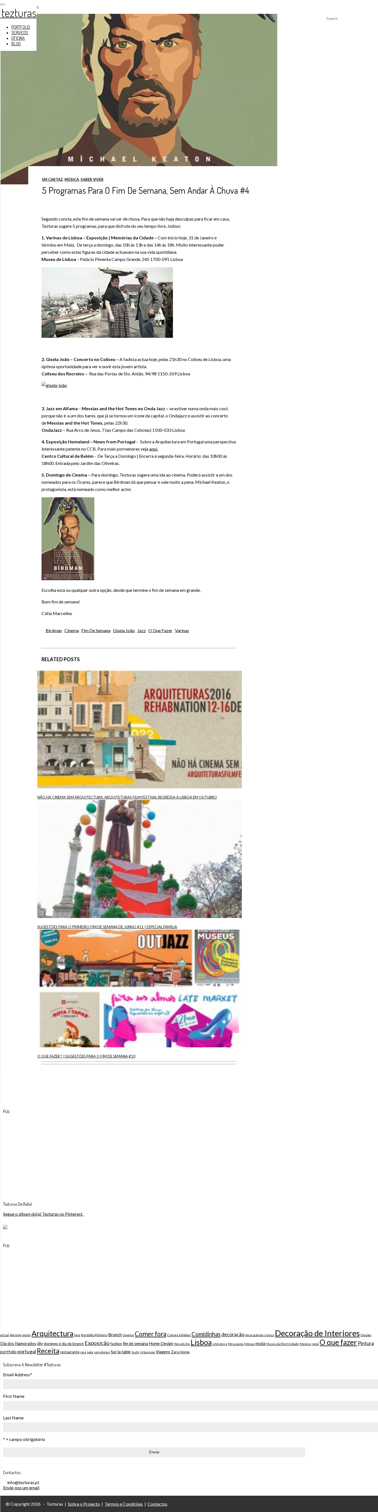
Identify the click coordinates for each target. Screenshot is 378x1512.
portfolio (8, 1351)
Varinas (182, 630)
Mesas (249, 1344)
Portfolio (20, 27)
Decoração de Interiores (317, 1333)
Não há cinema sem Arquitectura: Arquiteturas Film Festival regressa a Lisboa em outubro (127, 797)
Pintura (366, 1343)
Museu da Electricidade (282, 1344)
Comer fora (150, 1334)
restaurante (69, 1352)
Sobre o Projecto (84, 1503)
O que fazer (160, 630)
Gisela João (124, 630)
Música (71, 179)
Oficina (18, 38)
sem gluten (102, 1352)
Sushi (135, 1352)
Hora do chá (182, 1344)
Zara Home (180, 1352)
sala (90, 1352)
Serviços (19, 32)
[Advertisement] (44, 1153)
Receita (48, 1351)
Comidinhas (206, 1334)
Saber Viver (92, 179)
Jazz (141, 630)
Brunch (115, 1334)
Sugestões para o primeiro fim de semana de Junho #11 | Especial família (107, 927)
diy (40, 1343)
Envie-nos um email (21, 1487)
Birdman (54, 630)
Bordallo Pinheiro (94, 1335)
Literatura (220, 1344)
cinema (71, 630)
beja (77, 1335)
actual (4, 1335)
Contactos (157, 1503)
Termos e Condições (124, 1503)
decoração (232, 1334)
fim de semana (95, 630)
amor (26, 1335)
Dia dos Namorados (18, 1343)
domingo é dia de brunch (64, 1343)
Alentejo (16, 1335)
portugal (26, 1351)
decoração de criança (259, 1335)
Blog (16, 43)
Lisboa (201, 1342)
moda (260, 1343)
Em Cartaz (52, 179)
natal (315, 1344)
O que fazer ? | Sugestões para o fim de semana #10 (86, 1056)
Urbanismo (147, 1352)
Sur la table (121, 1351)
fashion (116, 1343)
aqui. (153, 448)
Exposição (97, 1343)
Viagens (163, 1351)
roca (83, 1352)
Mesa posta (236, 1344)
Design (366, 1335)
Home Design (161, 1343)
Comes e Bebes (179, 1335)
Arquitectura (52, 1333)
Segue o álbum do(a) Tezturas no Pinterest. (43, 1214)
